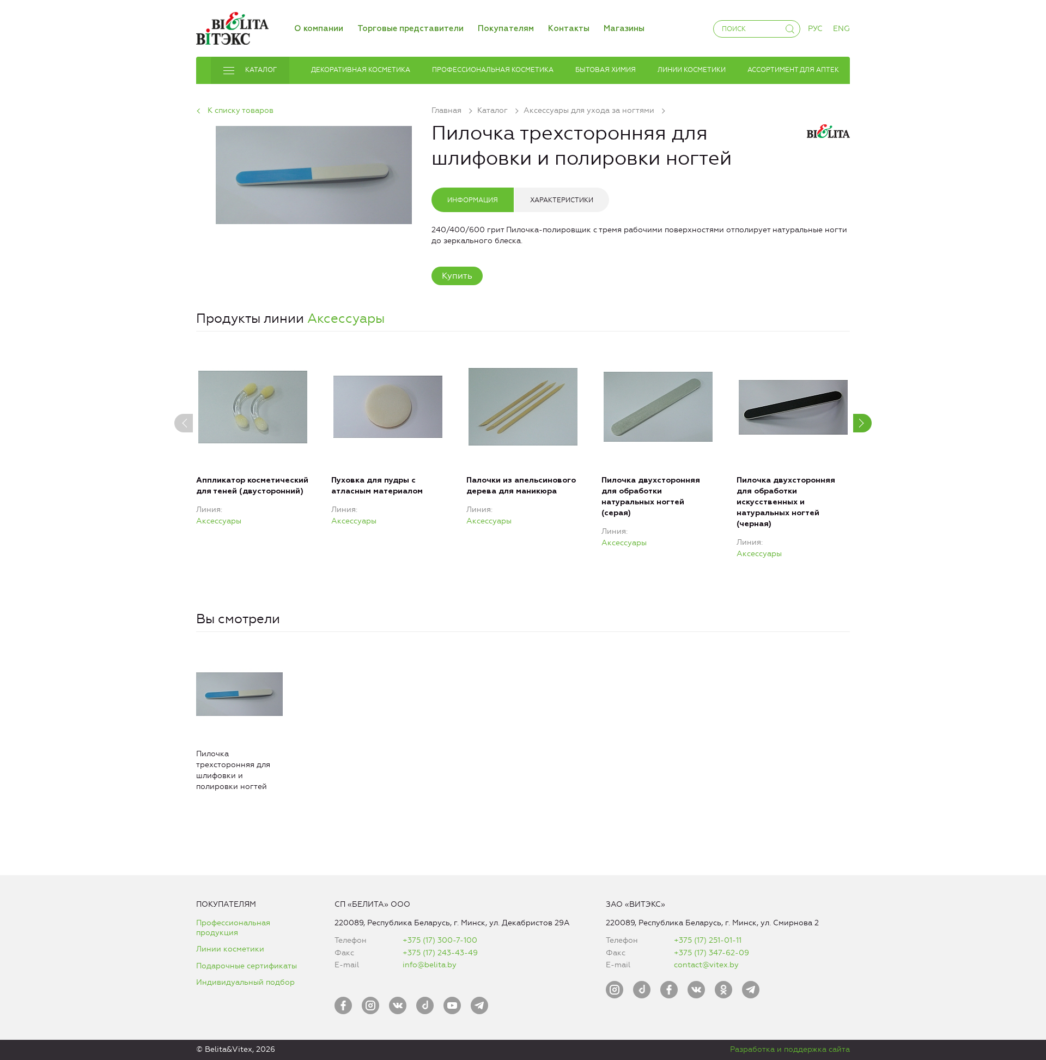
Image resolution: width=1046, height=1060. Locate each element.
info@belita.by (430, 964)
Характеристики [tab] (561, 200)
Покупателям (506, 29)
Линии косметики (230, 949)
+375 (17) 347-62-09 (711, 952)
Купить (457, 275)
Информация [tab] (472, 200)
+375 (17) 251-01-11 (707, 940)
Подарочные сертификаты (246, 966)
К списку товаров (240, 110)
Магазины (624, 29)
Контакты (568, 29)
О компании (318, 29)
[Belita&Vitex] (232, 26)
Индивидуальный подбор (245, 982)
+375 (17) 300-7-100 (440, 940)
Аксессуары (346, 318)
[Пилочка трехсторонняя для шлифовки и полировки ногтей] (314, 173)
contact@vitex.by (706, 964)
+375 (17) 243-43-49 (440, 952)
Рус (815, 28)
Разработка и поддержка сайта (790, 1049)
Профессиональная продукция (233, 927)
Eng (841, 28)
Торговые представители (410, 29)
